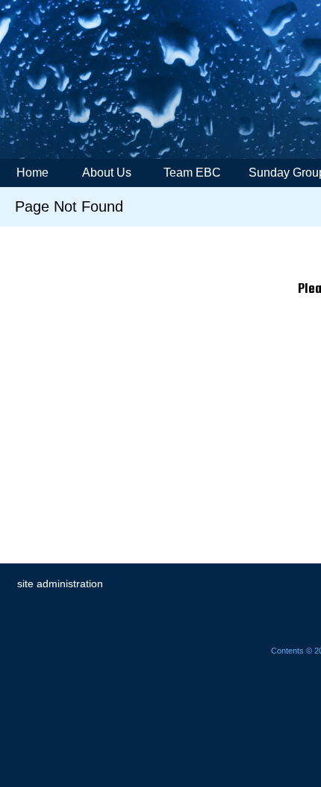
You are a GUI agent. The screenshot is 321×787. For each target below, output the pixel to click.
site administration (60, 584)
